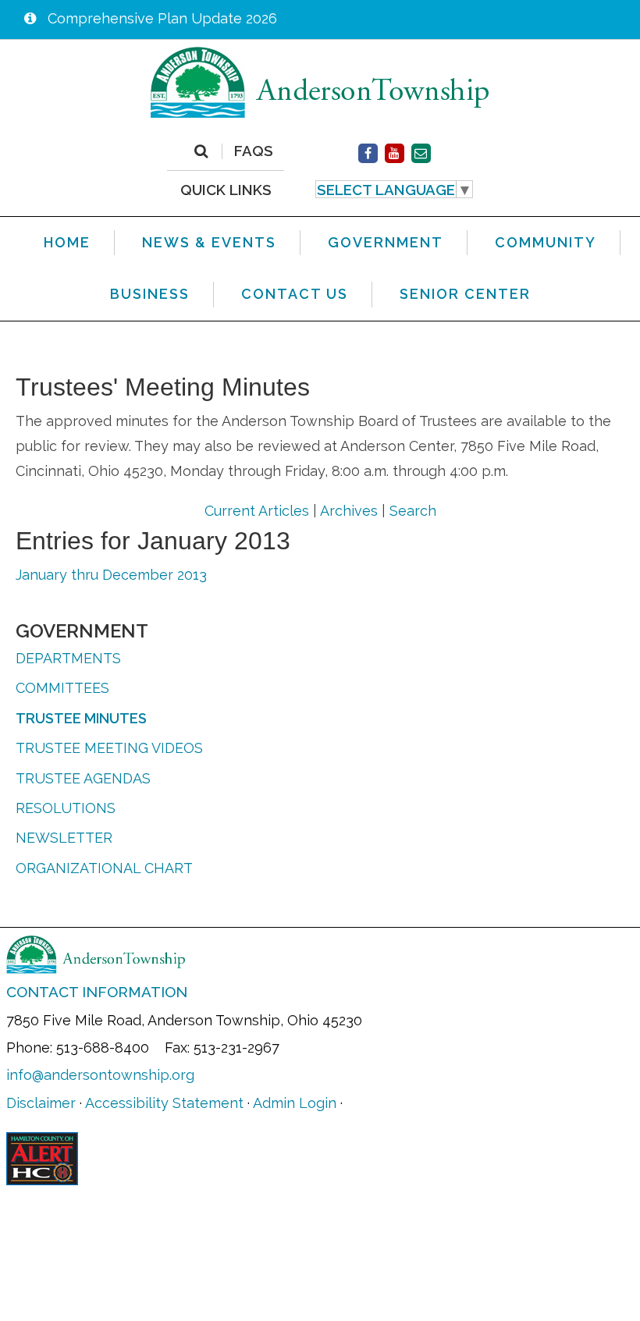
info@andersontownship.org (100, 1075)
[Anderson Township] (320, 81)
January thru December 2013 (111, 574)
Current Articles (256, 510)
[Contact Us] (421, 153)
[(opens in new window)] (368, 153)
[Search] (201, 151)
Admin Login (294, 1103)
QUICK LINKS (226, 189)
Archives (349, 510)
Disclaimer (41, 1103)
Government (82, 631)
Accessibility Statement (164, 1103)
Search (412, 510)
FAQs (253, 151)
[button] (394, 189)
